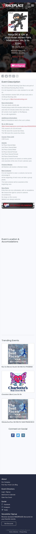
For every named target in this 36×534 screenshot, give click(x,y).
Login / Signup (6, 492)
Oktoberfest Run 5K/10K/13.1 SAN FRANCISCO (18, 422)
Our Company (6, 482)
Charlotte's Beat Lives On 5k (12, 394)
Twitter (6, 510)
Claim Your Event (7, 497)
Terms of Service (13, 532)
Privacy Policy (23, 532)
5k (20, 57)
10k (23, 57)
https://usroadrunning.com (18, 99)
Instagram (7, 507)
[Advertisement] (18, 223)
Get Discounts (8, 523)
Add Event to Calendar (8, 495)
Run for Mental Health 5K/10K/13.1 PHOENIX (17, 367)
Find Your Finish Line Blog (10, 485)
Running (15, 57)
